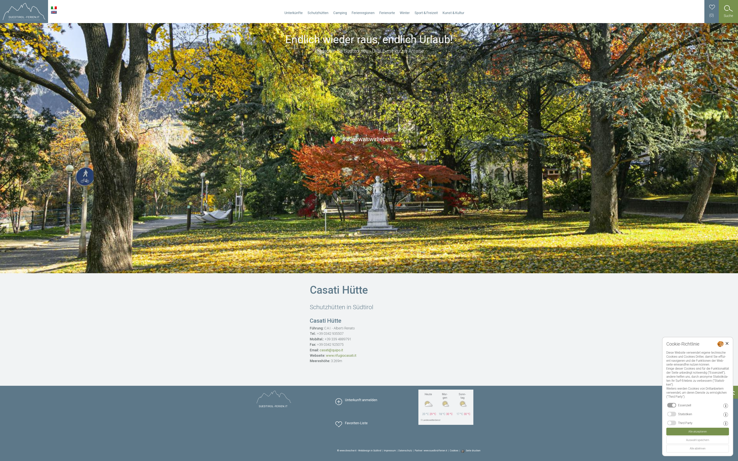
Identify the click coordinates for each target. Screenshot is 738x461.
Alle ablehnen (698, 448)
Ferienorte (387, 13)
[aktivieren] (671, 414)
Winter (405, 13)
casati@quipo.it (331, 350)
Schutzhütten (318, 13)
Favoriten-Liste (356, 423)
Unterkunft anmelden (361, 400)
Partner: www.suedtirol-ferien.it (431, 450)
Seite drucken (473, 450)
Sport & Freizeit (426, 13)
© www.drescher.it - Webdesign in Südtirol (359, 450)
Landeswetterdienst (431, 420)
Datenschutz (405, 450)
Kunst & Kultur (453, 13)
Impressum (390, 450)
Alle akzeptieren (697, 431)
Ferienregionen (363, 13)
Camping (340, 13)
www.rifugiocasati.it (341, 355)
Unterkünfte (293, 13)
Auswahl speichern (697, 440)
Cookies (454, 450)
